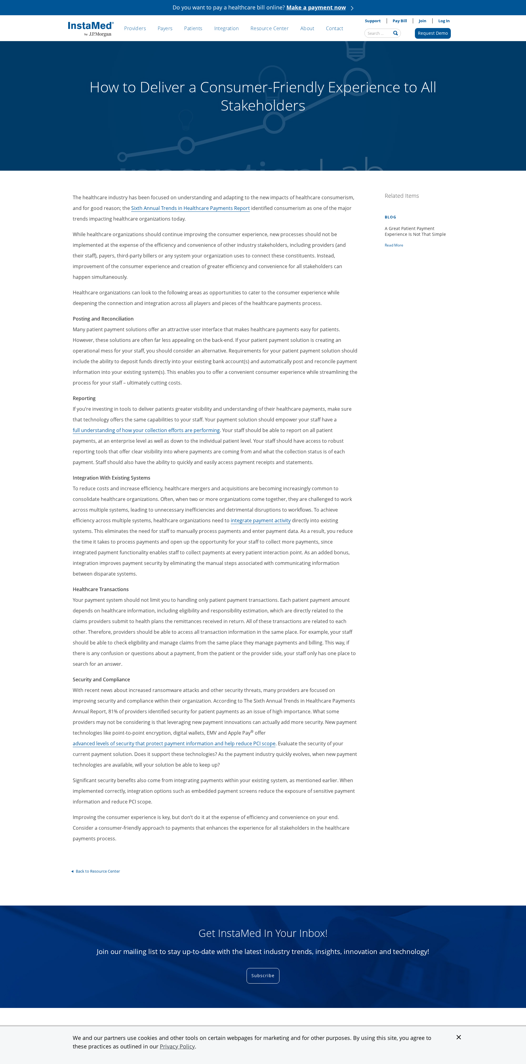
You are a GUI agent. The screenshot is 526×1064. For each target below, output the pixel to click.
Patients (193, 28)
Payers (165, 28)
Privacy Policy (177, 1046)
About (307, 28)
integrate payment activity (261, 520)
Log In (444, 20)
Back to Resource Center (98, 871)
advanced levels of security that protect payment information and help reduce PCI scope (174, 743)
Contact (334, 28)
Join (422, 20)
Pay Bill (400, 20)
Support (373, 20)
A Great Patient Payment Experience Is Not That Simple (415, 231)
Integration (226, 28)
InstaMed (91, 29)
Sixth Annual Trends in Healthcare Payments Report (190, 208)
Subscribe (263, 975)
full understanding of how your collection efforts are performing (146, 430)
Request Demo (433, 33)
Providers (135, 28)
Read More (394, 245)
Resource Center (270, 28)
